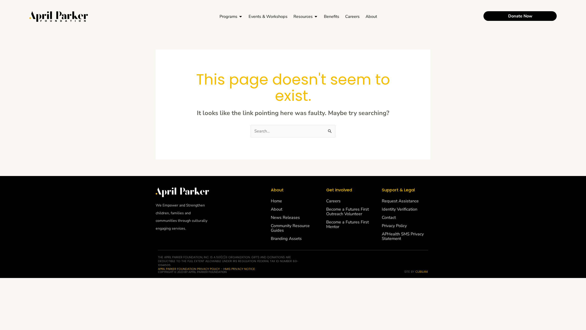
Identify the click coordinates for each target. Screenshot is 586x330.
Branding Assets (286, 238)
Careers (333, 201)
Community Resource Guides (290, 228)
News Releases (285, 217)
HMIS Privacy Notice (239, 269)
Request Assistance (400, 201)
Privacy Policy (394, 225)
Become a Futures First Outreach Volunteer (347, 211)
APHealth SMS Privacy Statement (403, 236)
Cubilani (421, 272)
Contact (389, 217)
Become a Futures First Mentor (347, 224)
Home (276, 201)
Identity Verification (399, 209)
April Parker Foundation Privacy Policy (189, 269)
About (276, 209)
